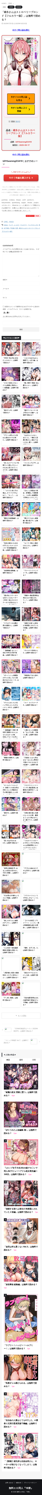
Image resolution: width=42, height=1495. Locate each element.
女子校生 (6, 228)
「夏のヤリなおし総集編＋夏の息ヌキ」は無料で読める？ (30, 520)
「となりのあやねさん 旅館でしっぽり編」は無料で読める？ (30, 360)
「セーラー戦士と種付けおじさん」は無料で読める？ (30, 545)
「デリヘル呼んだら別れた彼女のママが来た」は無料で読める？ (10, 437)
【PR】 (6, 222)
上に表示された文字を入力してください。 (17, 316)
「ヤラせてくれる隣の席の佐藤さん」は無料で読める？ (10, 625)
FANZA (11, 222)
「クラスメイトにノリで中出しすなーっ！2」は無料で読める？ (31, 898)
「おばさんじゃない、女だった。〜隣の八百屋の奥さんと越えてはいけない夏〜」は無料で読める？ (30, 439)
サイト (5, 297)
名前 (5, 280)
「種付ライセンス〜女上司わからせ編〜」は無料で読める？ (30, 412)
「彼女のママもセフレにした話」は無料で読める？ (30, 975)
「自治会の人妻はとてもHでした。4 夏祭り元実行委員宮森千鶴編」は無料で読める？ (21, 1423)
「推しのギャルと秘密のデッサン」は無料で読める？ (10, 923)
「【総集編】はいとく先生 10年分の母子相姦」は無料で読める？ (10, 652)
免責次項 (18, 1482)
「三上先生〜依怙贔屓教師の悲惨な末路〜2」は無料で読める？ (11, 950)
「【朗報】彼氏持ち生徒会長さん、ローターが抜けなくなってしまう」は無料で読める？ (20, 1464)
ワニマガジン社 (33, 225)
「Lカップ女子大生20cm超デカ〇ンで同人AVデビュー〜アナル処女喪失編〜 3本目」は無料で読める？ (20, 1171)
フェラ (11, 225)
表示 (17, 121)
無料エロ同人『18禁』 (21, 1488)
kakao (6, 225)
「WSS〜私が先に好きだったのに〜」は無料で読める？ (10, 360)
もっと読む (22, 1016)
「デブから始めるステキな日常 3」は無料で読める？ (31, 870)
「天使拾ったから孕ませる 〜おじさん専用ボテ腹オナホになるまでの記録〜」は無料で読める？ (30, 762)
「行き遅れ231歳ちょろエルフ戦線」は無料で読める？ (11, 898)
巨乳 (16, 228)
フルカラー (23, 225)
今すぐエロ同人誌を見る (19, 98)
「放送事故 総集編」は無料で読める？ (20, 1284)
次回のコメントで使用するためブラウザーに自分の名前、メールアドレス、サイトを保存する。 (21, 308)
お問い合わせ (9, 1482)
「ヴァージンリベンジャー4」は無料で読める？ (30, 573)
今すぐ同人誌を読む (21, 30)
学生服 (12, 228)
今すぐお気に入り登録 (19, 109)
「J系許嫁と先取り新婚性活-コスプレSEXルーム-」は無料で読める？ (11, 975)
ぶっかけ (16, 225)
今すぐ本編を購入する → (21, 177)
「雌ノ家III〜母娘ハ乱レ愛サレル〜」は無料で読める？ (31, 385)
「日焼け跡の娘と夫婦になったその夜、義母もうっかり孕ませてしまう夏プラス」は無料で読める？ (30, 817)
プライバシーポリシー (30, 1482)
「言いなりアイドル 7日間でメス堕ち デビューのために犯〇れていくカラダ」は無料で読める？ (11, 467)
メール (6, 289)
